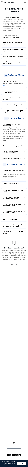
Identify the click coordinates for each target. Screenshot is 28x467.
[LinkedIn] (13, 455)
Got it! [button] (21, 463)
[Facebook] (8, 455)
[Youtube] (17, 455)
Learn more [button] (8, 465)
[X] (10, 455)
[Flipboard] (20, 455)
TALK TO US (14, 264)
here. (4, 85)
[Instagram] (15, 455)
